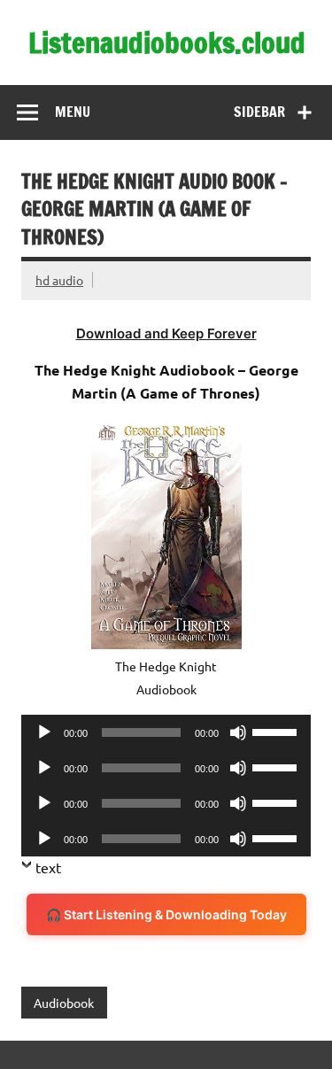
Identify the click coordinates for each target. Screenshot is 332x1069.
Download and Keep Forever (166, 333)
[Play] (44, 732)
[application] (166, 732)
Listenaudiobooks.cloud (166, 42)
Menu (72, 111)
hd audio (59, 280)
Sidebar (259, 111)
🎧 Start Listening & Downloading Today (166, 914)
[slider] (277, 731)
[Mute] (238, 732)
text (48, 867)
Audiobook (64, 1003)
